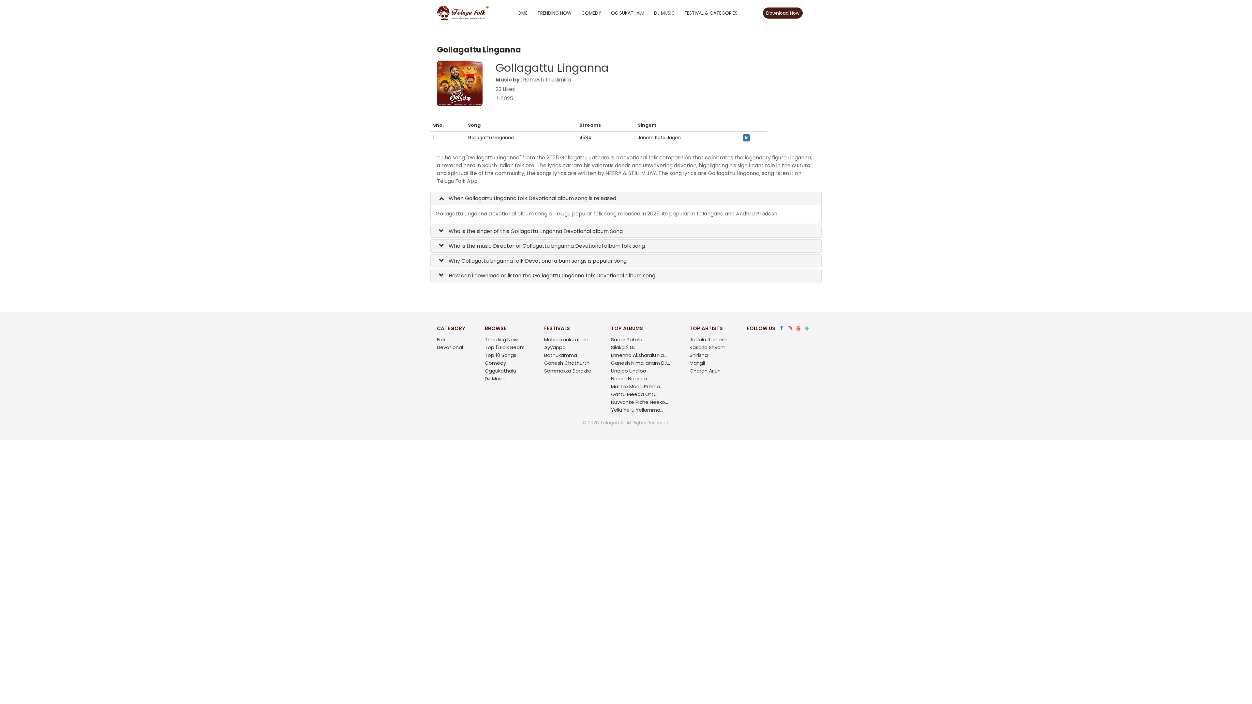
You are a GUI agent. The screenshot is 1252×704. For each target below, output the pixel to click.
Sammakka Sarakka (567, 370)
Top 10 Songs (500, 355)
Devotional (450, 347)
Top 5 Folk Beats (505, 347)
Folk (441, 339)
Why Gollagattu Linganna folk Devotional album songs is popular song (537, 261)
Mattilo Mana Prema (635, 386)
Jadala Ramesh (708, 339)
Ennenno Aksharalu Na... (639, 355)
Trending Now (554, 13)
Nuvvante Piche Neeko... (639, 402)
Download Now (782, 13)
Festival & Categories (711, 13)
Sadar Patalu (626, 339)
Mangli (697, 362)
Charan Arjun (705, 370)
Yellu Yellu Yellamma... (637, 409)
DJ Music (664, 13)
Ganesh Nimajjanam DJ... (640, 362)
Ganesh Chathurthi (567, 362)
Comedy (591, 13)
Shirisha (699, 355)
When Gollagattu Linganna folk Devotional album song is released (531, 198)
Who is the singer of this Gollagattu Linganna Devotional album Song (535, 231)
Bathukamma (560, 355)
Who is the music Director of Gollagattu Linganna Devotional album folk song (546, 246)
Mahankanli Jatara (566, 339)
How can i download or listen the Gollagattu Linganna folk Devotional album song (551, 275)
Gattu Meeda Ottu (634, 394)
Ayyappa (555, 347)
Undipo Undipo (628, 370)
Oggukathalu (627, 13)
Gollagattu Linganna (552, 68)
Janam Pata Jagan (659, 137)
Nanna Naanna (629, 378)
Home (521, 13)
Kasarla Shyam (707, 347)
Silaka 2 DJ (623, 347)
